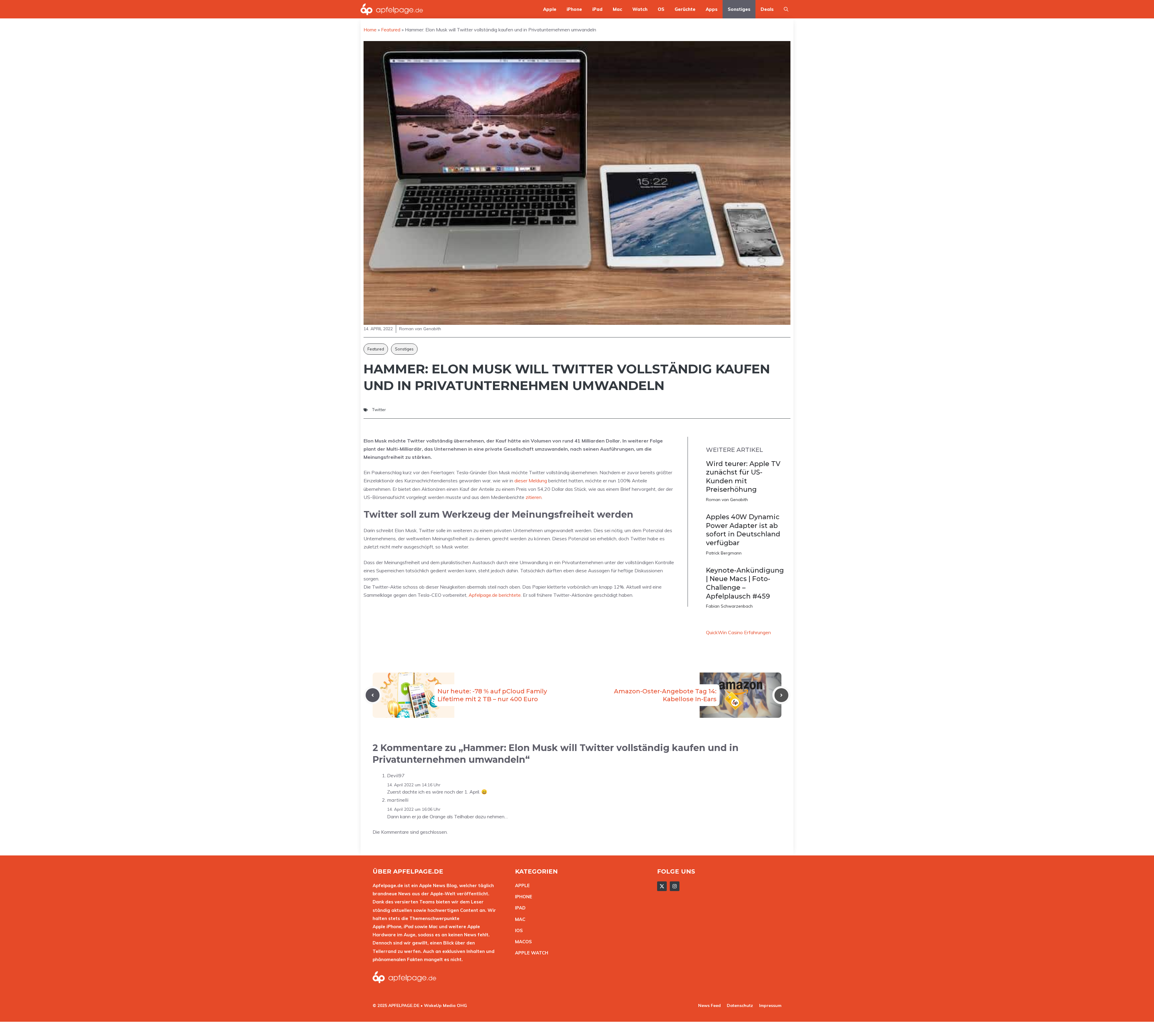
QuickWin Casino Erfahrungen (738, 632)
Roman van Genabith (727, 499)
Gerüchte (685, 9)
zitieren (534, 497)
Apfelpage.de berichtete (495, 595)
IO (517, 930)
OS (661, 9)
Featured (375, 349)
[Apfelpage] (392, 9)
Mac (617, 9)
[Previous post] (373, 695)
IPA (518, 908)
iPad (597, 9)
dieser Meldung (530, 481)
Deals (767, 9)
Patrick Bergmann (724, 553)
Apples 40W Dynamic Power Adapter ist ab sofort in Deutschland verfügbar (743, 530)
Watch (639, 9)
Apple (549, 9)
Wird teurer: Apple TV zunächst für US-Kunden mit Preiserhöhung (743, 477)
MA (518, 919)
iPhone (574, 9)
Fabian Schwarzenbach (729, 606)
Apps (711, 9)
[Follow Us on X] (662, 886)
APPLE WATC (530, 953)
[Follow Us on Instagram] (674, 886)
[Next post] (781, 695)
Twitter (379, 409)
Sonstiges (739, 9)
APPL (521, 885)
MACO (522, 941)
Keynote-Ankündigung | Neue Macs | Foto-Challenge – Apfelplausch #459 (745, 583)
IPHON (522, 897)
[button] (786, 9)
